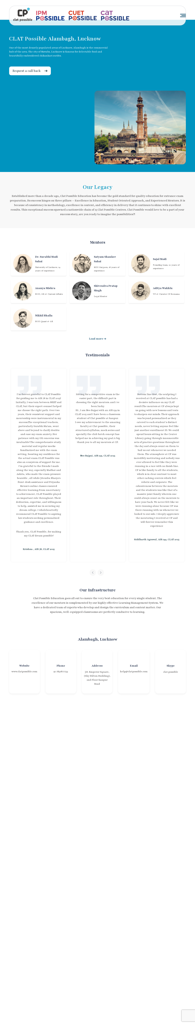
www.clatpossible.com (24, 671)
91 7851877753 (61, 671)
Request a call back (27, 71)
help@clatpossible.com (134, 671)
